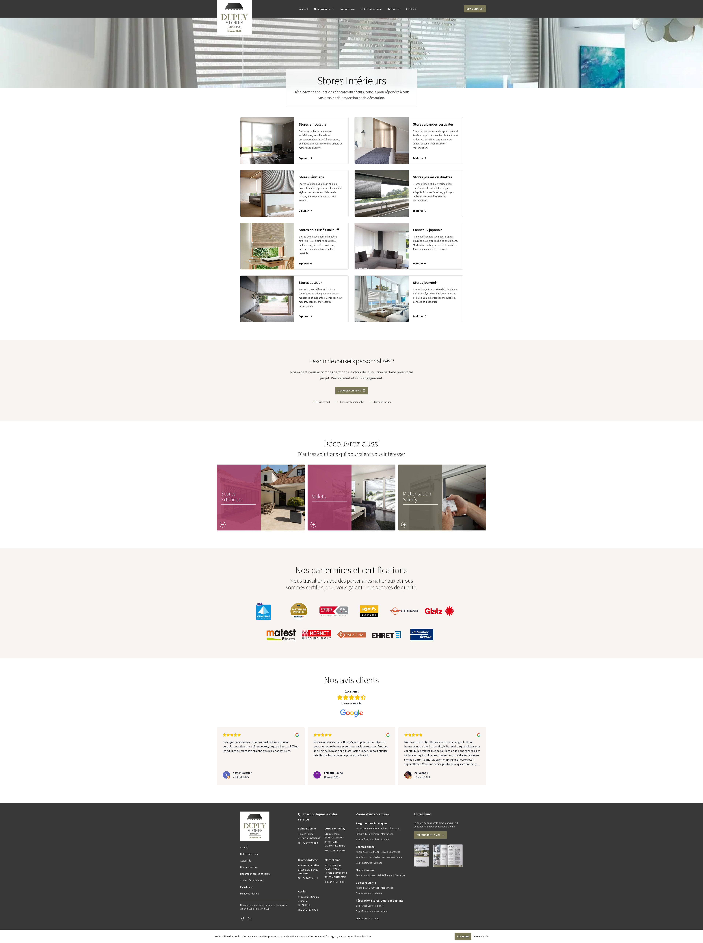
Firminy (360, 834)
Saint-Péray (362, 839)
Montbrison (387, 834)
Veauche (400, 875)
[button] (475, 8)
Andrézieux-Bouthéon (368, 828)
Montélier (375, 857)
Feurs (359, 875)
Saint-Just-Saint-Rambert (369, 905)
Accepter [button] (463, 936)
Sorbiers (375, 839)
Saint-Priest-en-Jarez (367, 911)
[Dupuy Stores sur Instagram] (250, 918)
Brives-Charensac (390, 828)
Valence (385, 839)
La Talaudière (372, 834)
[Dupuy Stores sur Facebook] (242, 918)
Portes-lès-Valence (392, 857)
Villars (384, 911)
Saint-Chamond (364, 862)
